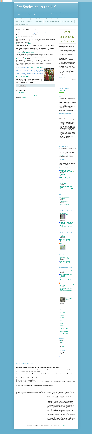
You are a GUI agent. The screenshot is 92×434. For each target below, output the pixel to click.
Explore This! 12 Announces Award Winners (69, 298)
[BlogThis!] (21, 86)
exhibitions (62, 325)
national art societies (64, 328)
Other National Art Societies (49, 19)
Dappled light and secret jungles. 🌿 (67, 171)
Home (16, 19)
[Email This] (20, 86)
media (61, 326)
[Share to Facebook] (24, 86)
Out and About (68, 214)
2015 (61, 340)
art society (62, 320)
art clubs (61, 310)
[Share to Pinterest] (25, 86)
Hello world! (62, 236)
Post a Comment (21, 92)
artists (61, 322)
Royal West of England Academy (67, 344)
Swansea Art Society (64, 257)
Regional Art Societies (19, 21)
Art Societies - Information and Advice (52, 21)
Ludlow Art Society (64, 201)
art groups (62, 315)
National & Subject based (37, 19)
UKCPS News (62, 174)
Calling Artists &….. (63, 198)
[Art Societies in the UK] (61, 93)
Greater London (29, 21)
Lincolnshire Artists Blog (65, 197)
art (60, 309)
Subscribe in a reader (63, 90)
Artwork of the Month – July (65, 240)
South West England (38, 21)
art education (62, 312)
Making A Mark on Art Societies (67, 21)
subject (61, 334)
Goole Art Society (63, 213)
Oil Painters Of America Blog (66, 270)
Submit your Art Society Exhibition (22, 24)
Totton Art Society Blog (65, 243)
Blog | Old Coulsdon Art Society (66, 235)
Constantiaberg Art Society (65, 279)
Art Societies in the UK (36, 6)
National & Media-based (24, 19)
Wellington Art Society (64, 283)
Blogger (63, 425)
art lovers (62, 317)
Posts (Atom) (24, 97)
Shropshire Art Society (64, 204)
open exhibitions (63, 330)
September (63, 346)
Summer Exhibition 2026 (64, 205)
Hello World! (62, 276)
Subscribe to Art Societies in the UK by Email (67, 85)
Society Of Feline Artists (65, 170)
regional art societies (64, 331)
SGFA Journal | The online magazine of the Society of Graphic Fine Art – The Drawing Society (66, 179)
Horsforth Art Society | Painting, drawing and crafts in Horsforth (66, 223)
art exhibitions (62, 314)
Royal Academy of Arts (22, 37)
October (63, 342)
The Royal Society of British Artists (25, 52)
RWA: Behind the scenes (65, 239)
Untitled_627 (62, 271)
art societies (62, 318)
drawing (61, 323)
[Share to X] (22, 86)
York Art (61, 225)
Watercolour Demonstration (65, 258)
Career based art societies (62, 19)
